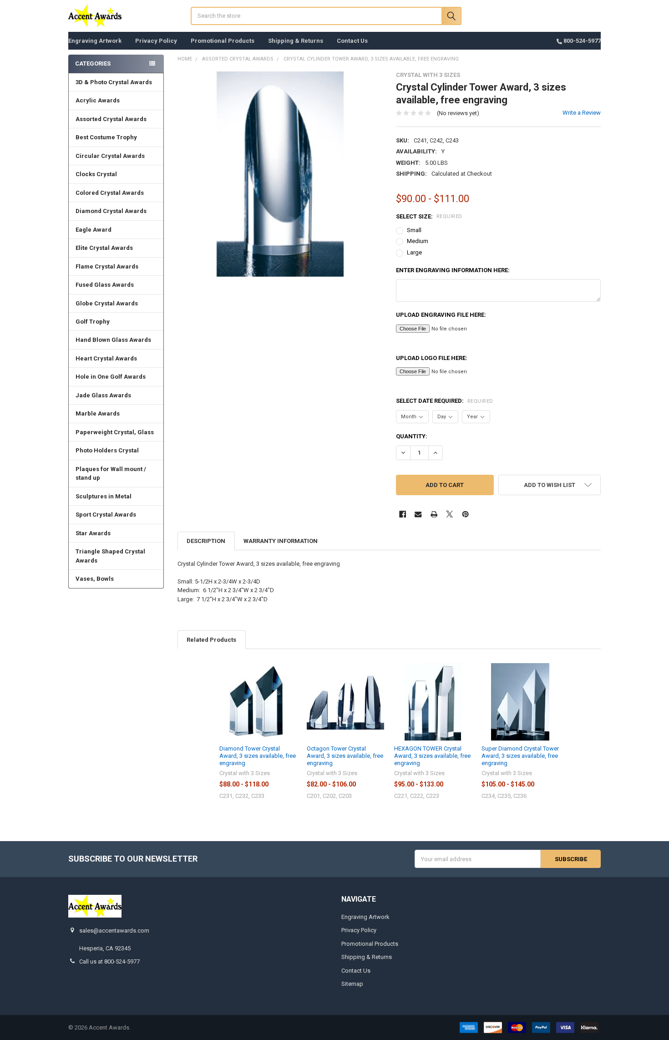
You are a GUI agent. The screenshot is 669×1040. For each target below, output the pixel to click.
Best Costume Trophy (106, 137)
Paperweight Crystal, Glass (115, 432)
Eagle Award (94, 229)
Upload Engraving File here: (441, 314)
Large (414, 252)
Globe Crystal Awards (107, 303)
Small (414, 230)
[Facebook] (402, 514)
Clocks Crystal (96, 174)
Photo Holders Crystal (107, 450)
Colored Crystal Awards (110, 192)
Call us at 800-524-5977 (109, 961)
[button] (549, 485)
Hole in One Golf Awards (111, 376)
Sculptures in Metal (104, 496)
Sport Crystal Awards (106, 514)
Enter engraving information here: (453, 270)
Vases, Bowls (95, 578)
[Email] (418, 514)
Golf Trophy (93, 321)
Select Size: (429, 216)
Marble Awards (98, 413)
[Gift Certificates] (505, 17)
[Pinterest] (465, 514)
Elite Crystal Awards (104, 247)
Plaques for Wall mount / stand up (111, 474)
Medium (417, 241)
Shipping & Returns (295, 40)
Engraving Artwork (95, 40)
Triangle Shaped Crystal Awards (110, 556)
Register (550, 19)
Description (206, 541)
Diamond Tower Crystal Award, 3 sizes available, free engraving (257, 756)
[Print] (434, 514)
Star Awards (93, 533)
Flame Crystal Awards (107, 266)
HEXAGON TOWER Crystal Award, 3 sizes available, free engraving (432, 756)
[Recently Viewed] (480, 17)
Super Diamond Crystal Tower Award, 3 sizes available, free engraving (520, 756)
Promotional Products (222, 40)
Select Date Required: (444, 400)
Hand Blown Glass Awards (113, 339)
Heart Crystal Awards (106, 358)
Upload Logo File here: (431, 358)
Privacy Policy (156, 40)
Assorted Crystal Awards (111, 119)
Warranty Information (280, 541)
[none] (280, 174)
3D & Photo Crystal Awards (114, 82)
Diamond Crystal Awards (111, 211)
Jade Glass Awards (103, 395)
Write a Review (582, 112)
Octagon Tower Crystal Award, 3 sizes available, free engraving (345, 756)
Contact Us (352, 40)
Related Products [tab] (211, 639)
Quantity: (411, 436)
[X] (449, 514)
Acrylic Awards (98, 100)
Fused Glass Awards (105, 284)
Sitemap (352, 983)
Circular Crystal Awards (110, 155)
